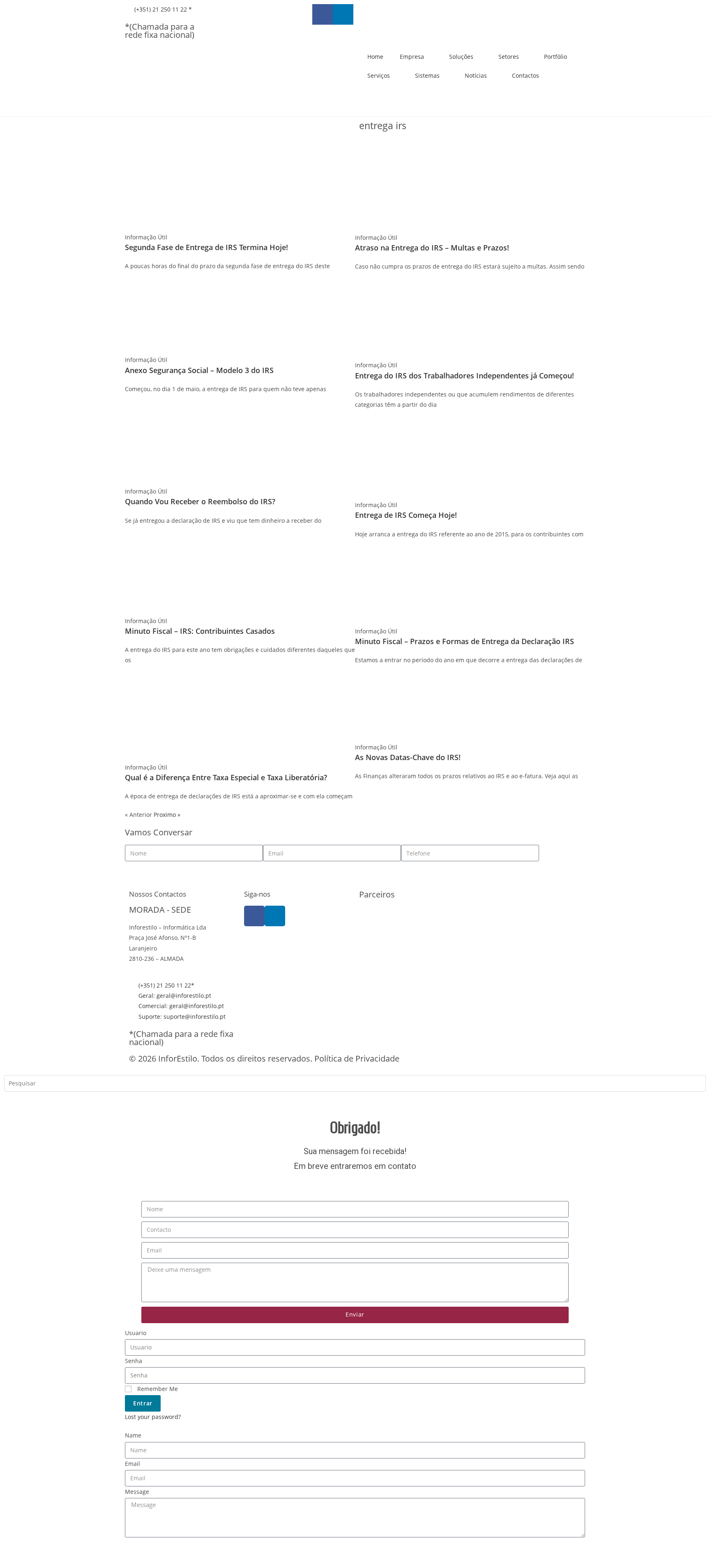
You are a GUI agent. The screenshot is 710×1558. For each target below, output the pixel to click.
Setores (508, 56)
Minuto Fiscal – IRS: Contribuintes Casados (200, 631)
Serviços (378, 75)
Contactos (525, 75)
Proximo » (167, 814)
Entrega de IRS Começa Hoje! (406, 515)
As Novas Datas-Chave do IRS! (408, 757)
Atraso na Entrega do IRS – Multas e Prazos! (432, 248)
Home (375, 56)
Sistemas (427, 75)
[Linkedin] (343, 14)
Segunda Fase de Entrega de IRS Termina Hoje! (206, 247)
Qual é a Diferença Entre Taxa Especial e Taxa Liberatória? (226, 777)
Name (133, 1435)
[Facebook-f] (322, 14)
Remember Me (157, 1389)
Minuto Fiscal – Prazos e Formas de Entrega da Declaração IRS (464, 641)
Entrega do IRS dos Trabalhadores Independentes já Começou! (464, 375)
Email (132, 1464)
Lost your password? (153, 1417)
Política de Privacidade (356, 1058)
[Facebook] (254, 916)
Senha (133, 1361)
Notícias (476, 75)
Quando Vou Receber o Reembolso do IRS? (200, 501)
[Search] (16, 1101)
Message (137, 1491)
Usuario (135, 1333)
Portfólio (555, 56)
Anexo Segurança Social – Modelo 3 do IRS (199, 370)
